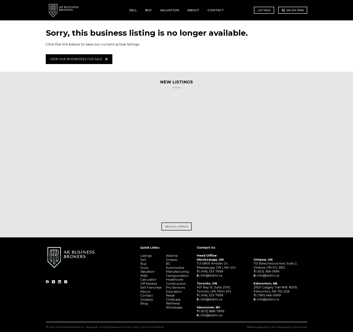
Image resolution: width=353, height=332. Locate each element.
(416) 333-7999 (212, 271)
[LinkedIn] (59, 281)
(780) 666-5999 (269, 295)
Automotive (175, 268)
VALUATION (169, 10)
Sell (143, 260)
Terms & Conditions (152, 327)
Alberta (172, 256)
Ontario (172, 260)
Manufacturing (177, 271)
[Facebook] (47, 281)
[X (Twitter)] (53, 281)
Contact (146, 295)
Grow (144, 268)
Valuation (147, 271)
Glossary (146, 299)
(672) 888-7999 (212, 311)
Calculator (148, 279)
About (145, 291)
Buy (143, 264)
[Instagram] (65, 281)
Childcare (173, 299)
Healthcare (174, 279)
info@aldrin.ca (211, 275)
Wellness (173, 303)
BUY (148, 10)
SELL (133, 10)
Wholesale (174, 307)
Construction (176, 284)
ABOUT (193, 10)
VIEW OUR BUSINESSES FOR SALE (76, 59)
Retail (170, 295)
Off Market (148, 284)
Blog (144, 303)
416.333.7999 (295, 10)
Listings (146, 256)
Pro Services (175, 287)
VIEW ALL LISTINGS (176, 226)
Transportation (177, 276)
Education (174, 291)
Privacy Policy (131, 327)
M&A (144, 276)
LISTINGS (264, 10)
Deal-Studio (300, 327)
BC (168, 264)
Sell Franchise (151, 287)
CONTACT (216, 10)
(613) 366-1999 (268, 271)
